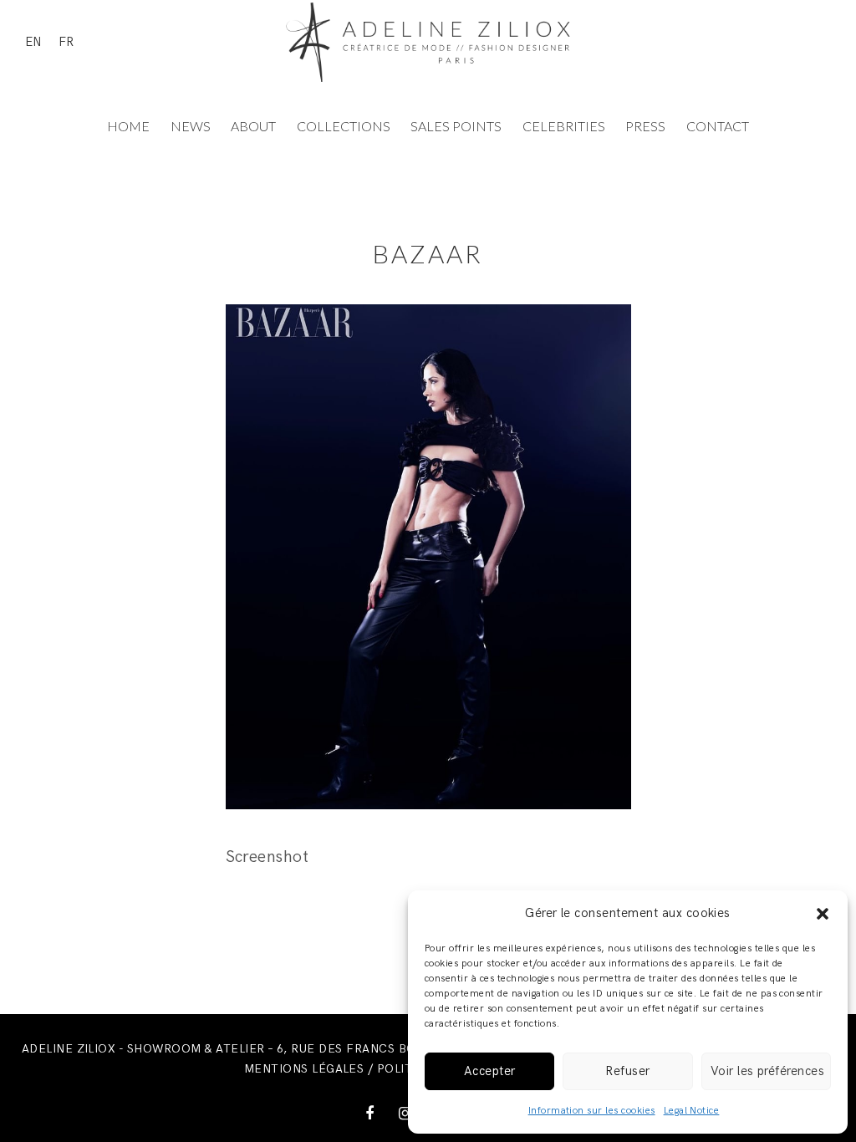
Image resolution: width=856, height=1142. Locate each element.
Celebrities (563, 126)
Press (645, 126)
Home (128, 126)
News (191, 126)
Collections (343, 126)
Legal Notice (692, 1110)
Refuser (627, 1070)
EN (33, 41)
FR (66, 41)
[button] (822, 913)
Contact (717, 126)
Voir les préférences (768, 1070)
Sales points (456, 126)
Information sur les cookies (591, 1110)
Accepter (490, 1070)
